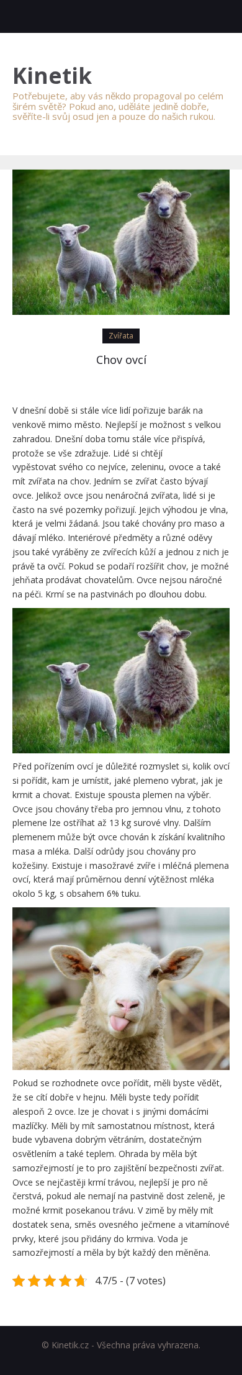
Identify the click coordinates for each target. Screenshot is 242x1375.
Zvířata (121, 335)
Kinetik (52, 76)
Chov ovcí (121, 359)
